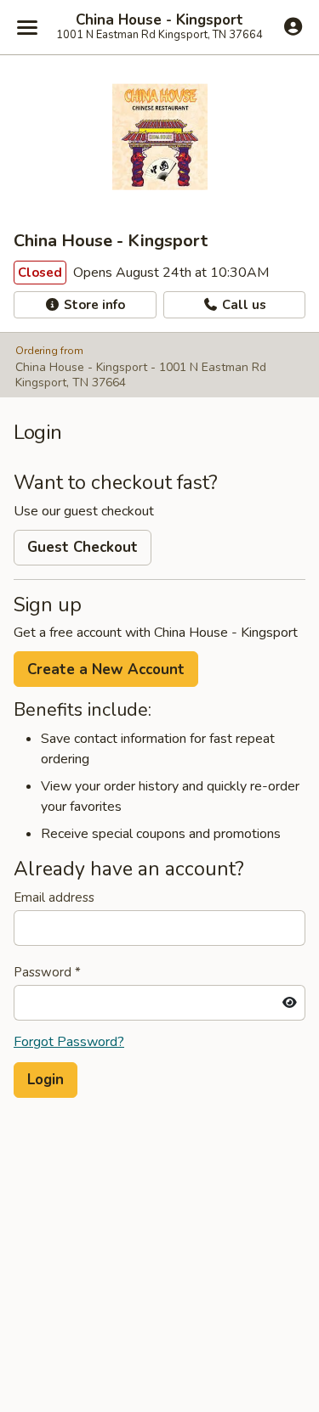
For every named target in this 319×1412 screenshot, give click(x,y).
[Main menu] (27, 27)
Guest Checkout (82, 547)
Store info (92, 304)
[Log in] (293, 26)
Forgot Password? (69, 1041)
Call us (242, 304)
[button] (45, 1080)
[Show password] (289, 1003)
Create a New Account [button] (106, 669)
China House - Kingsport (159, 20)
